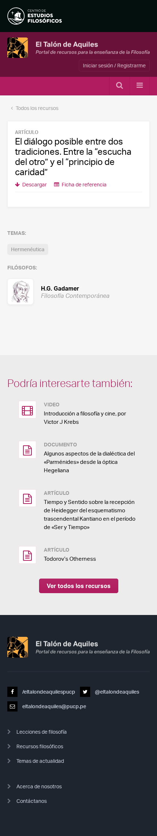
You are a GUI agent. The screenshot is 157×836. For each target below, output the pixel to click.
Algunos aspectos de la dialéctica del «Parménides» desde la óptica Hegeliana (89, 462)
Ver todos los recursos (79, 585)
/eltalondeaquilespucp (48, 692)
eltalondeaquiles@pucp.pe (53, 706)
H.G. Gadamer (60, 291)
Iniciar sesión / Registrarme (114, 65)
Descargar (34, 184)
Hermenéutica (28, 249)
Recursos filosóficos (39, 746)
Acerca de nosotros (39, 786)
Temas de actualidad (40, 761)
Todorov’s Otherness (70, 558)
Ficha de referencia (84, 184)
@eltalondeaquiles (116, 692)
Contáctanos (31, 801)
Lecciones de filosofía (41, 732)
